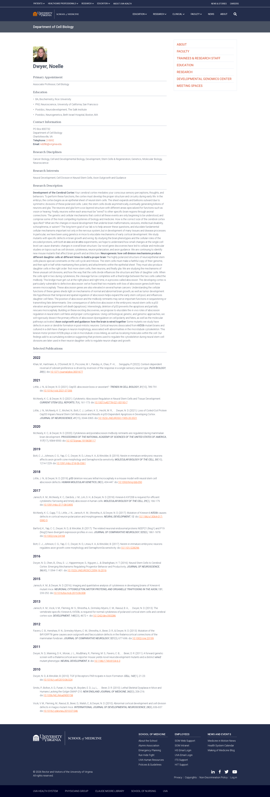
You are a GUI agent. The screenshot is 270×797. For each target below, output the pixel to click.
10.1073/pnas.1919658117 (81, 440)
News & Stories (219, 4)
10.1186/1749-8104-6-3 (107, 660)
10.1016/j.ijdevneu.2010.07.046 (61, 710)
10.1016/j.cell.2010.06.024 (58, 679)
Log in (233, 777)
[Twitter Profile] (227, 772)
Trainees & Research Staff (198, 58)
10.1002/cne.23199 (143, 638)
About (182, 44)
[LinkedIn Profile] (213, 772)
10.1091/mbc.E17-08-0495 (58, 504)
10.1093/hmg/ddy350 (130, 482)
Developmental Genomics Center (204, 79)
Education (185, 65)
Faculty (183, 51)
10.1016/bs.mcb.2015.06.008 (70, 593)
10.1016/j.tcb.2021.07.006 (58, 390)
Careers (234, 4)
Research (185, 72)
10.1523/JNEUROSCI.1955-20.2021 (117, 418)
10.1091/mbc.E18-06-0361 (71, 463)
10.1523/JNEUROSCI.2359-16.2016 (87, 570)
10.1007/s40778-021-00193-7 (111, 402)
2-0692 (50, 140)
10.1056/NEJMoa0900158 (58, 695)
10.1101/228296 (130, 547)
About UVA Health (122, 4)
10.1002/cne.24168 (54, 535)
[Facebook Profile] (220, 772)
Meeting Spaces (189, 86)
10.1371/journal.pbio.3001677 (66, 371)
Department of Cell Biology (53, 27)
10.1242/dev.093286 (104, 615)
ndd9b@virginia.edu (51, 144)
